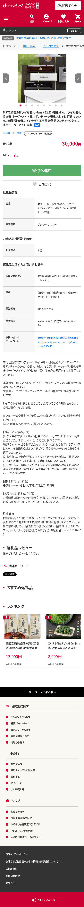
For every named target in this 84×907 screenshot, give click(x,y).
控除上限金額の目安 (21, 818)
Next (78, 78)
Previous (6, 78)
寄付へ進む (42, 170)
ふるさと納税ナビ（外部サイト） (26, 837)
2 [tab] (26, 105)
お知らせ (10, 883)
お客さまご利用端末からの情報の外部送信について (32, 861)
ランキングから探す (20, 717)
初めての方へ (17, 811)
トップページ (9, 46)
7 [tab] (56, 105)
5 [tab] (44, 105)
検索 (32, 21)
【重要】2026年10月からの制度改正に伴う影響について (43, 38)
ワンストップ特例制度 (22, 830)
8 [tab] (62, 105)
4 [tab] (38, 105)
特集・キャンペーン (20, 723)
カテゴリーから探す (21, 729)
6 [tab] (50, 105)
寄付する (15, 776)
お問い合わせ (13, 876)
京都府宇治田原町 (12, 133)
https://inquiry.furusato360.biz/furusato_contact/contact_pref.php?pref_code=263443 (58, 342)
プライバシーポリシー (17, 854)
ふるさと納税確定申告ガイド (25, 824)
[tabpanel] (42, 78)
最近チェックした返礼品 (23, 770)
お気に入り (63, 21)
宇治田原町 (10, 574)
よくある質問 (17, 789)
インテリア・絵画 (51, 46)
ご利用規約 (11, 868)
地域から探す (17, 742)
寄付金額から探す (20, 736)
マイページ (46, 21)
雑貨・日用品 (29, 46)
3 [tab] (32, 105)
